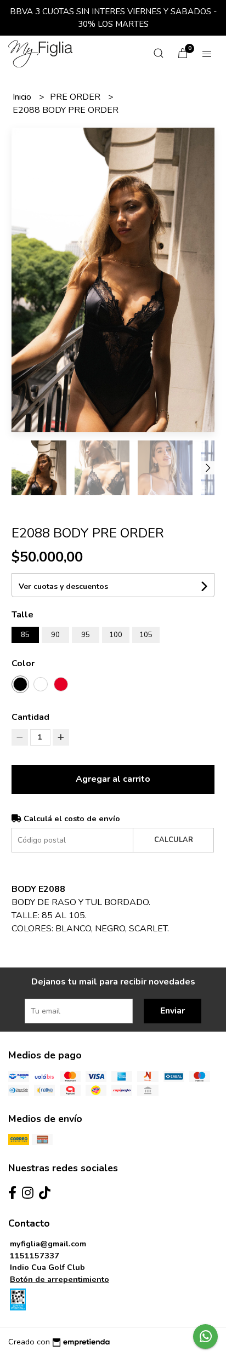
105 (145, 635)
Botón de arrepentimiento (59, 1279)
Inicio (23, 97)
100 (115, 635)
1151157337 (34, 1255)
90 (55, 635)
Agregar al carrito (113, 779)
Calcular (173, 840)
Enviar (172, 1011)
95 (85, 635)
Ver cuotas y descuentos (63, 586)
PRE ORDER (76, 97)
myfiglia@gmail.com (48, 1243)
